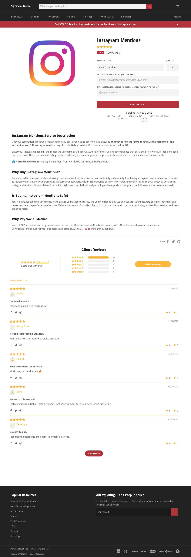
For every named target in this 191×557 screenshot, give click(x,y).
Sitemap (15, 536)
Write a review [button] (153, 264)
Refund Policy (29, 549)
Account (177, 17)
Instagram (16, 16)
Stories (35, 16)
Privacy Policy (16, 549)
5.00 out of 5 (42, 262)
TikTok (71, 16)
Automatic (107, 16)
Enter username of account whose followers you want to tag (126, 87)
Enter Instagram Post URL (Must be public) (116, 74)
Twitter (88, 16)
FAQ (12, 526)
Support (126, 16)
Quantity (170, 60)
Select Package (104, 60)
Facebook (53, 16)
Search (14, 516)
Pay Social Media (20, 6)
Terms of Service (43, 549)
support (89, 228)
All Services (16, 511)
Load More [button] (94, 453)
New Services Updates (22, 506)
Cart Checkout (18, 521)
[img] (17, 288)
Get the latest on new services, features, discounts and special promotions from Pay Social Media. (135, 502)
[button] (104, 46)
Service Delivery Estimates (24, 501)
